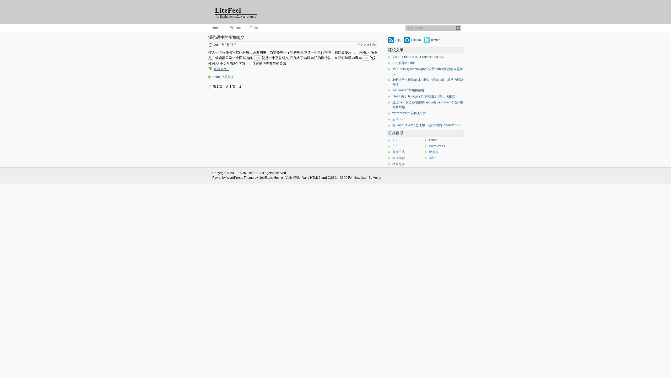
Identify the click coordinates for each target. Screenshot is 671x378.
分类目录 (396, 133)
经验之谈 (398, 164)
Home (216, 28)
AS (394, 140)
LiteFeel (228, 10)
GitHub (416, 40)
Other (433, 140)
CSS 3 (332, 178)
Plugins (235, 28)
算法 (432, 158)
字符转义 (227, 77)
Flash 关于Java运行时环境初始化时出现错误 (423, 96)
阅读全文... (221, 69)
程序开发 (398, 158)
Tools (254, 28)
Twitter (435, 40)
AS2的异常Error (403, 63)
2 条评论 (370, 45)
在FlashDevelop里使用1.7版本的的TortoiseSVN (426, 125)
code (216, 77)
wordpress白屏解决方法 (409, 113)
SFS (395, 146)
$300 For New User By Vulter (360, 178)
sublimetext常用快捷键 (408, 90)
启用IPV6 (398, 119)
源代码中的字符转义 (226, 37)
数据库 (434, 152)
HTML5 (315, 178)
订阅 (398, 40)
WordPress (437, 146)
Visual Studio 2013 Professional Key (418, 57)
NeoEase (265, 178)
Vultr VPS (292, 178)
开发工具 (398, 152)
